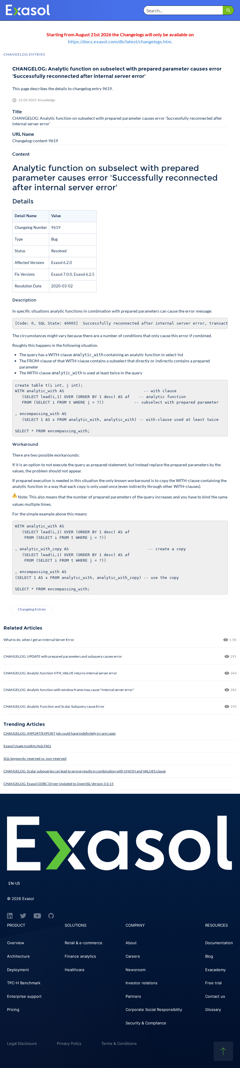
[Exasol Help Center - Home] (28, 10)
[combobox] (183, 10)
